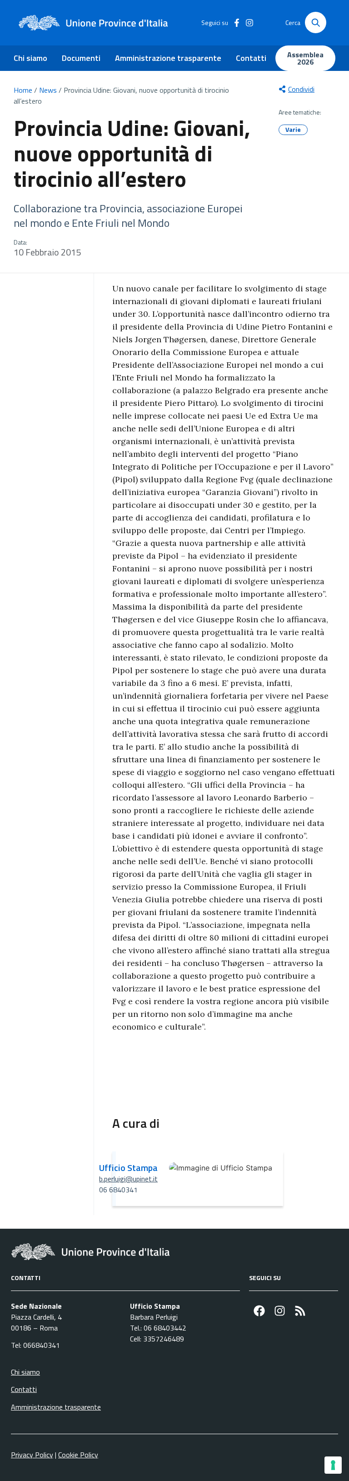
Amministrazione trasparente (168, 58)
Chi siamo (30, 58)
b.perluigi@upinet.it (128, 1178)
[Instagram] (279, 1311)
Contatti (251, 58)
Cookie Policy (78, 1454)
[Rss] (300, 1311)
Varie (293, 129)
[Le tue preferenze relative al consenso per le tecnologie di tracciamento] (333, 1465)
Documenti (81, 58)
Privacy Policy (32, 1454)
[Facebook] (259, 1311)
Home (23, 90)
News (48, 90)
